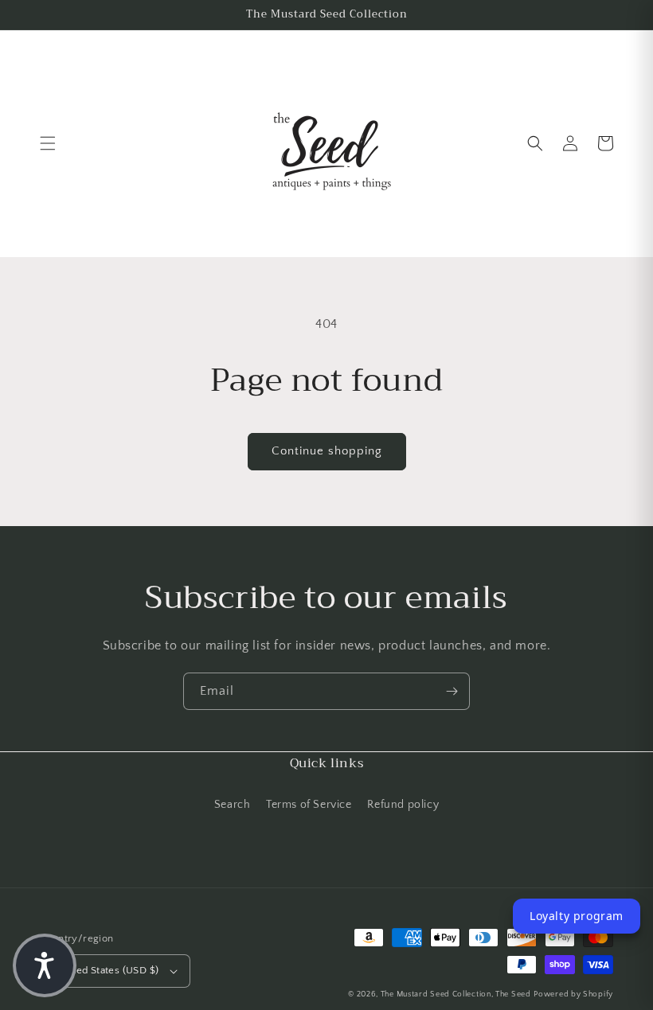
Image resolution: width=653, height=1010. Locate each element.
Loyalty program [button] (577, 915)
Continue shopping (327, 451)
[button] (47, 143)
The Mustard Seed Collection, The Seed (456, 994)
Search (232, 804)
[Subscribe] (451, 691)
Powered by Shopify (573, 994)
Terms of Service (309, 804)
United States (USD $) (107, 970)
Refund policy (403, 804)
